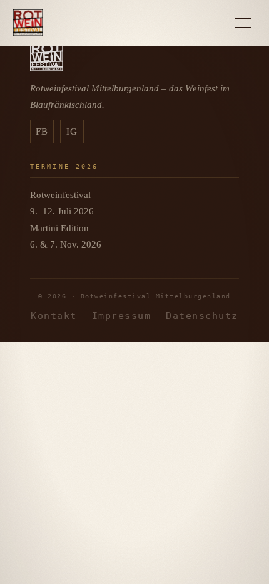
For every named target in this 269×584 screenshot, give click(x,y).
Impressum (121, 315)
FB (42, 132)
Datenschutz (202, 315)
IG (72, 132)
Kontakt (53, 315)
